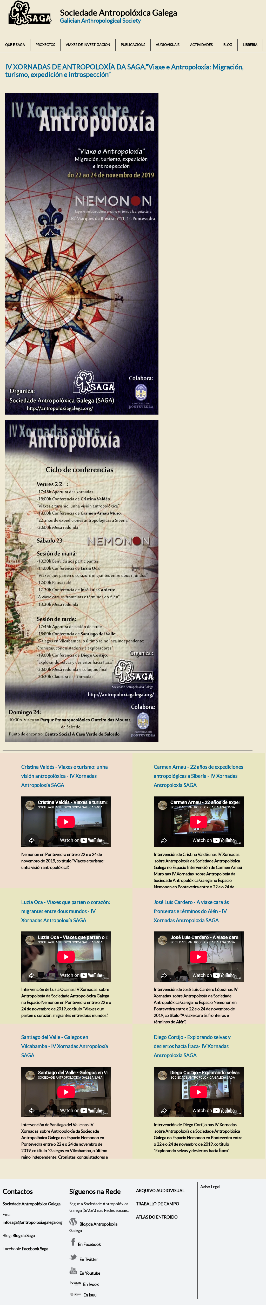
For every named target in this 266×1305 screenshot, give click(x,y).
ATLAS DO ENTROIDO (157, 1217)
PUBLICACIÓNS (133, 45)
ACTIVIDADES (201, 45)
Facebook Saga (35, 1248)
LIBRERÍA (250, 45)
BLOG (227, 45)
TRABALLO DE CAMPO (157, 1203)
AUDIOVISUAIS (167, 45)
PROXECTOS (45, 45)
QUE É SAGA (15, 45)
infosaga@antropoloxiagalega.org (32, 1222)
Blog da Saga (23, 1235)
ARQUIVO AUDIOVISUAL (160, 1190)
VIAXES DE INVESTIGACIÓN (88, 45)
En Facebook (89, 1244)
